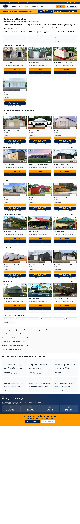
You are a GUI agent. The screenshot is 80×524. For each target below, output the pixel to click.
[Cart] (54, 6)
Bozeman (19, 318)
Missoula (7, 322)
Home (4, 16)
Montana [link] (16, 16)
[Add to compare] (25, 48)
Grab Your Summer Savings (59, 11)
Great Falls (44, 318)
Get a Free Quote (49, 421)
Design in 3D (61, 6)
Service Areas (10, 16)
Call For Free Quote (72, 2)
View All (73, 113)
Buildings (14, 6)
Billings (6, 318)
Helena (56, 318)
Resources (42, 6)
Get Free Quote (72, 6)
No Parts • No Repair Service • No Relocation (15, 105)
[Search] (51, 6)
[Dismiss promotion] (79, 1)
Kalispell (68, 318)
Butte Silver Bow (33, 318)
